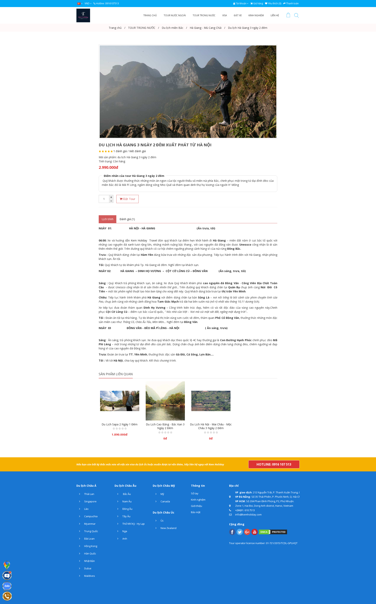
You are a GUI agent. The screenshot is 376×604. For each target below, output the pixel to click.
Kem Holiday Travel (144, 240)
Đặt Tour (128, 199)
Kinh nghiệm (198, 499)
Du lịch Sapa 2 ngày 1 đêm (119, 424)
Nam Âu (127, 501)
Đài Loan (89, 538)
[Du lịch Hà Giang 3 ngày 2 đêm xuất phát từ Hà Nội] (188, 91)
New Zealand (168, 528)
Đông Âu (127, 509)
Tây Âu (126, 516)
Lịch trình (107, 219)
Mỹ (162, 494)
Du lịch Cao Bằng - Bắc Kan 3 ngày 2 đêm (165, 426)
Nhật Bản (89, 561)
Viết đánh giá (137, 151)
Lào (86, 509)
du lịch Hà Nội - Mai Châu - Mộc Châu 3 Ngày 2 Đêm (211, 426)
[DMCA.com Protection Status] (273, 531)
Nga (124, 531)
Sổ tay (194, 493)
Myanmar (90, 523)
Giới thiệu (196, 506)
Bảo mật (195, 512)
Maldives (89, 576)
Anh (124, 538)
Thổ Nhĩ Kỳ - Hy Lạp (133, 523)
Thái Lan (89, 494)
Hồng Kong (90, 546)
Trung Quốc (91, 531)
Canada (165, 501)
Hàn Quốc (90, 553)
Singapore (90, 501)
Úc (162, 520)
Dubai (87, 568)
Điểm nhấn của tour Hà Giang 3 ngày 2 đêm (134, 176)
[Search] (296, 16)
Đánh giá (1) (127, 219)
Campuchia (91, 516)
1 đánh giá (120, 151)
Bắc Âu (126, 494)
